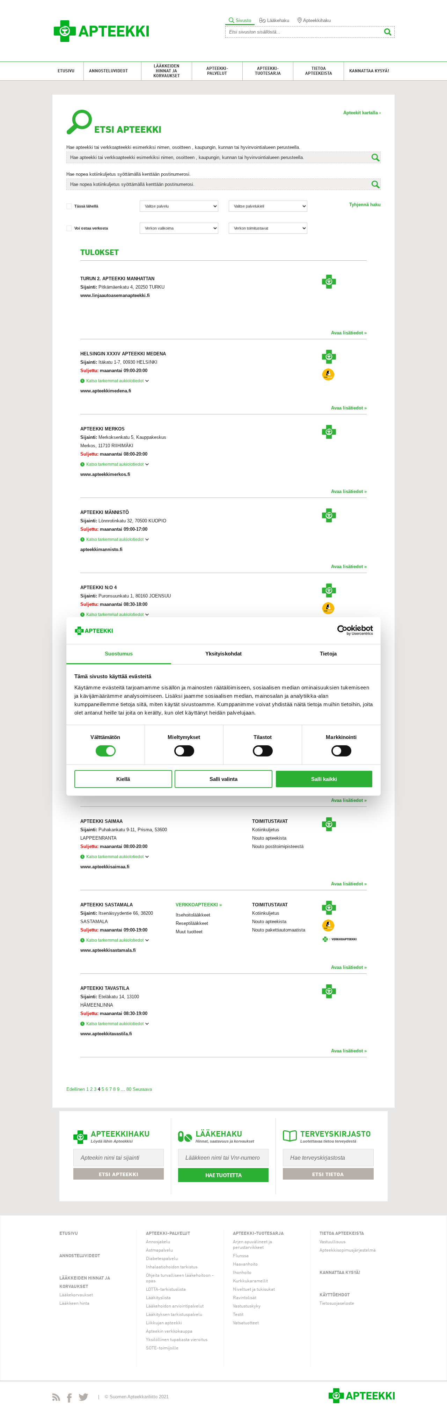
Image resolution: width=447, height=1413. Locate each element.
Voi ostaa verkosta (91, 228)
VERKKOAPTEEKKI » (199, 904)
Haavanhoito (245, 1264)
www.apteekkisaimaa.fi (105, 866)
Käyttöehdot (335, 1295)
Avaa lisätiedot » (349, 332)
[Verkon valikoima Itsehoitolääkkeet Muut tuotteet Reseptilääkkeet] (179, 228)
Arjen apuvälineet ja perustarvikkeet (252, 1245)
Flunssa (241, 1256)
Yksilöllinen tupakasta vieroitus (176, 1340)
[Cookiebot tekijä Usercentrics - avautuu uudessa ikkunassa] (342, 630)
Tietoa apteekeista (318, 71)
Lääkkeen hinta (74, 1303)
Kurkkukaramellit (250, 1281)
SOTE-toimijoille (162, 1348)
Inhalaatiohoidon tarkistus (171, 1267)
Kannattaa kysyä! (369, 71)
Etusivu (66, 71)
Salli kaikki (324, 779)
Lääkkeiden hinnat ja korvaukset (166, 71)
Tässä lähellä (86, 206)
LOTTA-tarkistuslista (166, 1289)
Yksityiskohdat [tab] (223, 654)
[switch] (184, 750)
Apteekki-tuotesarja (268, 71)
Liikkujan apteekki (164, 1323)
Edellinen (75, 1089)
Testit (238, 1314)
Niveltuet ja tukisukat (254, 1289)
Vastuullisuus (332, 1242)
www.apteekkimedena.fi (105, 390)
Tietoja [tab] (328, 654)
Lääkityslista (158, 1298)
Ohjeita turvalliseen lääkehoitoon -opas (180, 1278)
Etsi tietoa (328, 1174)
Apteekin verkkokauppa (169, 1331)
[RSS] (56, 1398)
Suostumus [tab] (119, 654)
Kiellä (123, 779)
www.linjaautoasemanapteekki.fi (115, 295)
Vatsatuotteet (246, 1323)
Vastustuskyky (247, 1306)
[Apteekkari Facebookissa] (69, 1399)
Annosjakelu (158, 1242)
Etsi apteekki (118, 1174)
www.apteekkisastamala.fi (108, 950)
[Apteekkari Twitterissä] (83, 1398)
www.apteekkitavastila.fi (106, 1033)
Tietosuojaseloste (337, 1303)
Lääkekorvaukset (76, 1295)
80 (128, 1089)
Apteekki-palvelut (217, 71)
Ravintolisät (244, 1298)
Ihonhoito (242, 1272)
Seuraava (142, 1089)
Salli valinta (223, 779)
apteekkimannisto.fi (101, 549)
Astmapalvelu (159, 1250)
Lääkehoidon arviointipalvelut (175, 1306)
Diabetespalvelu (162, 1258)
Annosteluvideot (108, 71)
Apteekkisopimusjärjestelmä (348, 1250)
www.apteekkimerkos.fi (105, 474)
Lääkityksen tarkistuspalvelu (174, 1314)
